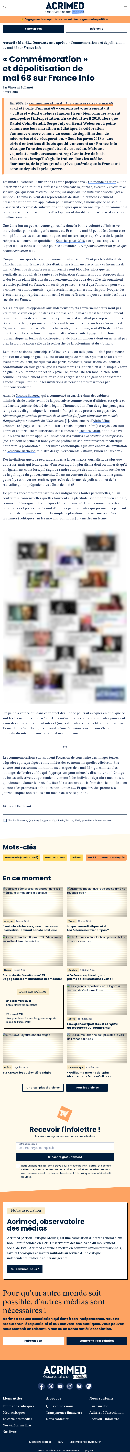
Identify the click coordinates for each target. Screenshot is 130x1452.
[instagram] (69, 1381)
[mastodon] (88, 1381)
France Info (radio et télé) (21, 852)
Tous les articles (87, 1083)
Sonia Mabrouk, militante (21, 1000)
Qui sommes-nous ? (24, 1264)
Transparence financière (64, 1408)
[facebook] (41, 1381)
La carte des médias (17, 1414)
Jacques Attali (57, 421)
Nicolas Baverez (28, 385)
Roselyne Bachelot (105, 436)
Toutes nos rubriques (18, 1401)
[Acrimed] (65, 8)
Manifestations (55, 852)
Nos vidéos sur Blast (17, 1420)
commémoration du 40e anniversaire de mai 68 (71, 103)
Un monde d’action (102, 182)
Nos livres (10, 1427)
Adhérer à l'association (97, 1336)
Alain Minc (73, 411)
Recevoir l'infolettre (104, 1414)
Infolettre (96, 28)
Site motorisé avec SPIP (85, 1437)
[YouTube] (60, 1381)
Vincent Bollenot (20, 87)
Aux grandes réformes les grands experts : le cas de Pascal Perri (31, 1015)
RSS (60, 1437)
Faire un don (33, 28)
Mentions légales (40, 1437)
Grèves (76, 852)
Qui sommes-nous (59, 1401)
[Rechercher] (4, 8)
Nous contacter (57, 1414)
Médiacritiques (14, 1408)
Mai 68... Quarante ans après (41, 43)
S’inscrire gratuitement (65, 1152)
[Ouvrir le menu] (125, 8)
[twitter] (50, 1381)
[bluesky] (79, 1381)
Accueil (9, 43)
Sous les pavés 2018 (70, 241)
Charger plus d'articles (43, 1083)
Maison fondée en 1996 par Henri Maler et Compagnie (65, 1445)
